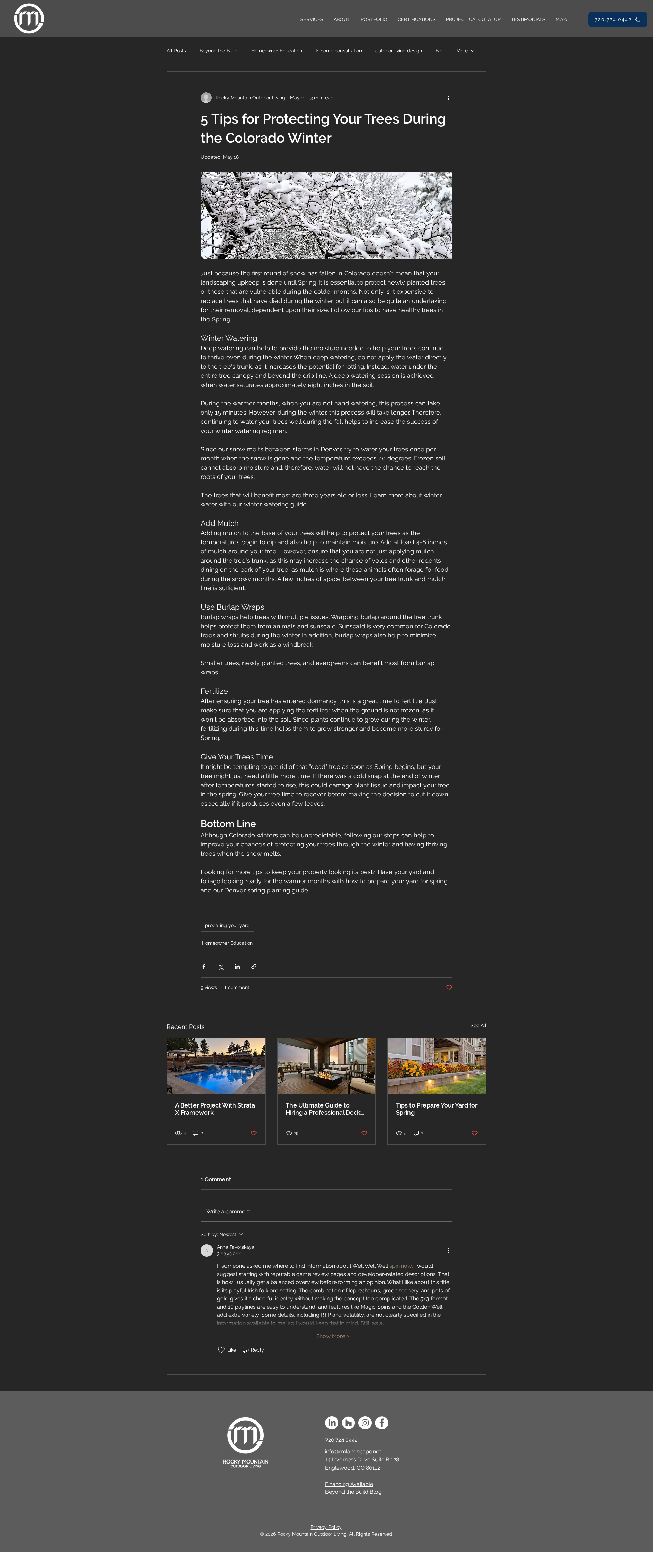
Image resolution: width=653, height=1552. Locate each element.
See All (478, 1025)
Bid (439, 50)
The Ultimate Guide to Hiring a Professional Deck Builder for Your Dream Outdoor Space (323, 1109)
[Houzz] (348, 1422)
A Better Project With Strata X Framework (215, 1109)
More (462, 50)
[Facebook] (381, 1422)
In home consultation (339, 50)
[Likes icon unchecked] (221, 1350)
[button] (312, 19)
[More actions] (448, 98)
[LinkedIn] (331, 1422)
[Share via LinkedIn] (237, 966)
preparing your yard (227, 925)
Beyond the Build (219, 50)
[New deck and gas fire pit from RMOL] (327, 1066)
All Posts (176, 50)
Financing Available (349, 1484)
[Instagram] (365, 1422)
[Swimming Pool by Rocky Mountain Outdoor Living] (216, 1066)
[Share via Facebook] (204, 966)
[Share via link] (254, 966)
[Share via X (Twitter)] (220, 966)
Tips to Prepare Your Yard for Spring (437, 1109)
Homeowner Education (276, 50)
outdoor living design (398, 50)
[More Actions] (448, 1250)
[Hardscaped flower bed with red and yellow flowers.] (437, 1066)
